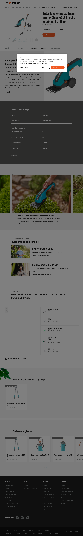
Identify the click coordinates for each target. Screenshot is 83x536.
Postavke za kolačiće (24, 67)
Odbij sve (44, 67)
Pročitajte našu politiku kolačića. (33, 63)
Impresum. (44, 63)
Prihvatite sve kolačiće (57, 67)
